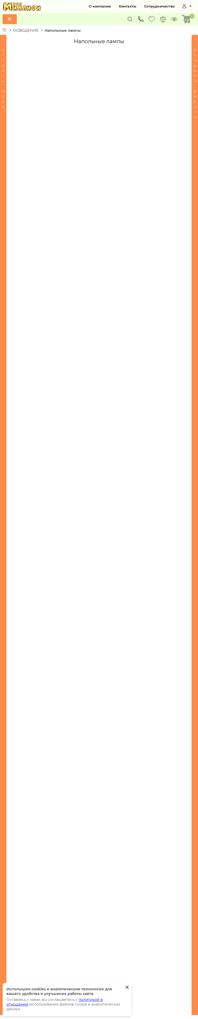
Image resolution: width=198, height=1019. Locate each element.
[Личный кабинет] (187, 6)
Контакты (128, 6)
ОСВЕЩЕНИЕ (25, 30)
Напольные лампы (63, 30)
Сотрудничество (159, 6)
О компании (100, 6)
